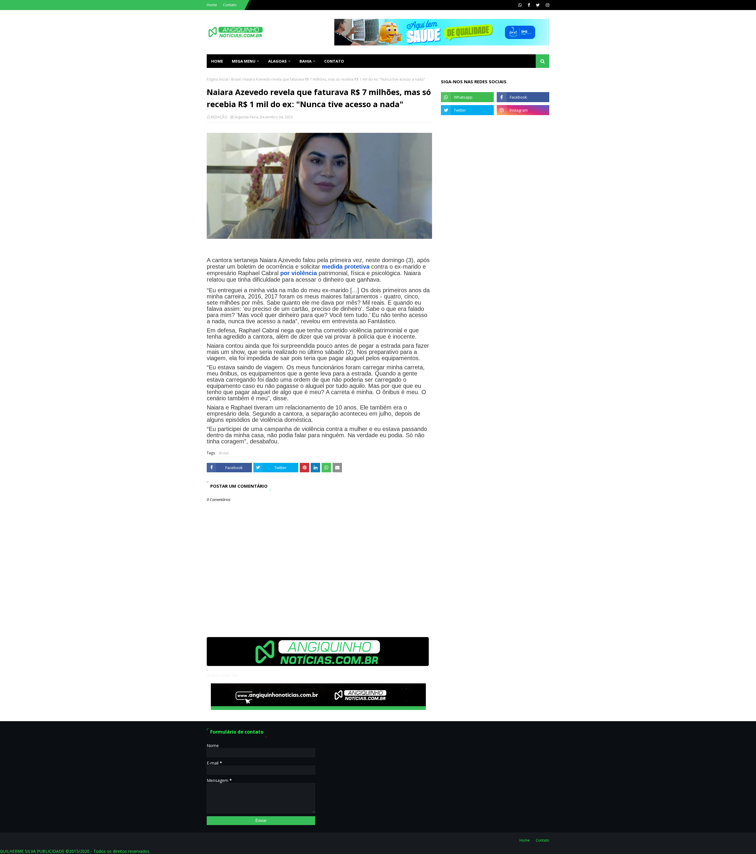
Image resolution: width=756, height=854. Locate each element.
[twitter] (538, 5)
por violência (298, 273)
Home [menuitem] (217, 61)
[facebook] (529, 5)
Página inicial (217, 79)
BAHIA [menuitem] (305, 61)
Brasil (236, 79)
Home (212, 4)
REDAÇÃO (219, 117)
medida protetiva (345, 266)
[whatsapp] (520, 5)
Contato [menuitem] (334, 61)
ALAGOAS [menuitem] (277, 61)
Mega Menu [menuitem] (243, 61)
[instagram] (546, 5)
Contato (230, 4)
